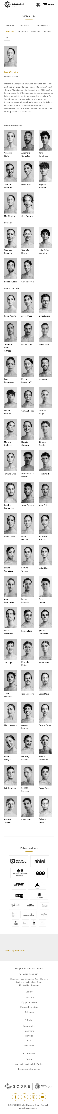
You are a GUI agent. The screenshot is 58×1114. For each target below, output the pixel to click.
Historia (29, 1035)
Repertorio (29, 1030)
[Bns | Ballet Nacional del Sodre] (17, 4)
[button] (38, 4)
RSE (29, 1040)
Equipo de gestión (29, 1007)
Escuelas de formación (29, 1068)
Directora (29, 997)
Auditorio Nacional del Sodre (29, 1064)
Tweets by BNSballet (14, 950)
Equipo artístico (29, 1002)
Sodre (29, 1059)
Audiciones (29, 1045)
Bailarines (29, 1011)
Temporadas (29, 1025)
